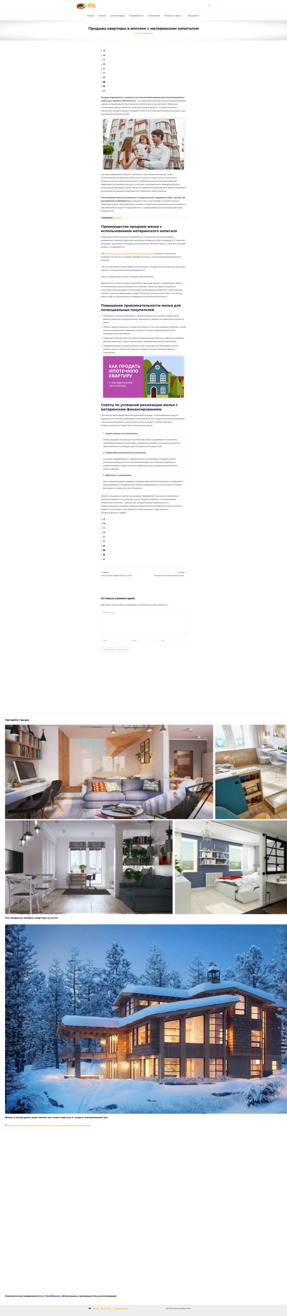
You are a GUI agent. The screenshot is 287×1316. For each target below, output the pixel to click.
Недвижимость (136, 15)
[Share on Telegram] (104, 51)
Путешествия (154, 15)
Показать (117, 217)
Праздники (192, 15)
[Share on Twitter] (104, 60)
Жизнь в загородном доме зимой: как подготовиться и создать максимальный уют (56, 1117)
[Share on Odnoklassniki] (104, 64)
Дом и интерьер (117, 15)
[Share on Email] (104, 82)
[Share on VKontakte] (104, 55)
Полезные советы (172, 15)
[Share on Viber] (104, 73)
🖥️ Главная (93, 1308)
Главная (90, 15)
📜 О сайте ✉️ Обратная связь (115, 1308)
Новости (102, 15)
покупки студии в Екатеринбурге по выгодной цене (129, 253)
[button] (210, 5)
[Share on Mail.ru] (104, 77)
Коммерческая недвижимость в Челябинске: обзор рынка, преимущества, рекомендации (61, 1296)
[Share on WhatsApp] (104, 69)
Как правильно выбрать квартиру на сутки (31, 918)
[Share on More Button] (104, 86)
